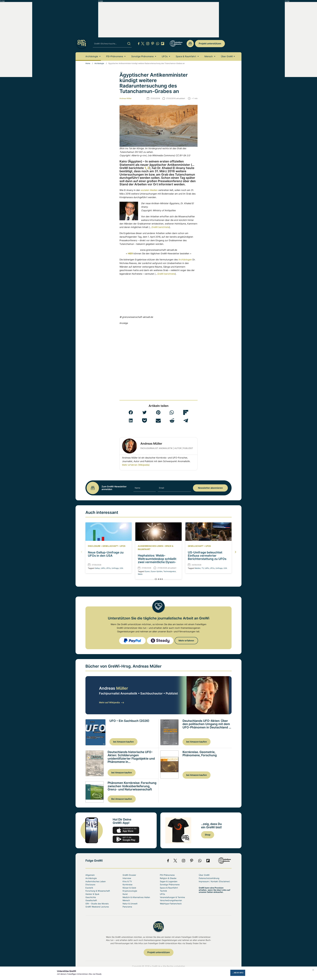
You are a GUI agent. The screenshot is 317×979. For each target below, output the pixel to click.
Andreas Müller (125, 98)
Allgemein (90, 875)
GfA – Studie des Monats (97, 903)
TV (203, 568)
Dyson (147, 571)
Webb (140, 574)
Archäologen (185, 259)
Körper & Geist (129, 888)
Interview (127, 878)
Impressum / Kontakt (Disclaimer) (214, 881)
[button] (130, 412)
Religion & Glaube (168, 878)
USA (121, 568)
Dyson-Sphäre (156, 571)
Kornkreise (127, 884)
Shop (207, 834)
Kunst (125, 894)
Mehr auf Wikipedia (109, 702)
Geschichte (90, 897)
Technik (163, 891)
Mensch (208, 56)
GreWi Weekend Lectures (97, 906)
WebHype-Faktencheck (171, 903)
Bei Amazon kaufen (121, 799)
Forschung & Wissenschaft (97, 891)
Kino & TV (127, 881)
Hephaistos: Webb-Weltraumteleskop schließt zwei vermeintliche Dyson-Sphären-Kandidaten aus (157, 560)
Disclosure (94, 546)
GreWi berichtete (160, 227)
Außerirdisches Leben (150, 546)
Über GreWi (227, 56)
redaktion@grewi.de (190, 43)
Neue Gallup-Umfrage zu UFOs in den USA (106, 554)
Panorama (127, 906)
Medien (198, 568)
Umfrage (115, 568)
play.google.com (126, 839)
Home (87, 63)
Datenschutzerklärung (209, 878)
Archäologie (91, 56)
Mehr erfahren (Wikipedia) (136, 465)
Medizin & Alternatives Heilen (136, 897)
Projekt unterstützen (210, 43)
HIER (130, 253)
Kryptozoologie (130, 891)
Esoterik (89, 888)
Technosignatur (169, 571)
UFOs (165, 56)
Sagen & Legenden (168, 881)
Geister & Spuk (92, 894)
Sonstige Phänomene (142, 56)
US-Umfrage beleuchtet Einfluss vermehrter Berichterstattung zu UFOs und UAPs (207, 557)
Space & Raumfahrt (186, 56)
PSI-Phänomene (114, 56)
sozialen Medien (149, 190)
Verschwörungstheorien (171, 900)
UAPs (103, 568)
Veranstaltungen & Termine (172, 897)
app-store (126, 830)
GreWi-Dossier (129, 875)
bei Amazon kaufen (123, 741)
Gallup (97, 568)
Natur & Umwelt (130, 903)
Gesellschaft (110, 546)
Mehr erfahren (186, 640)
